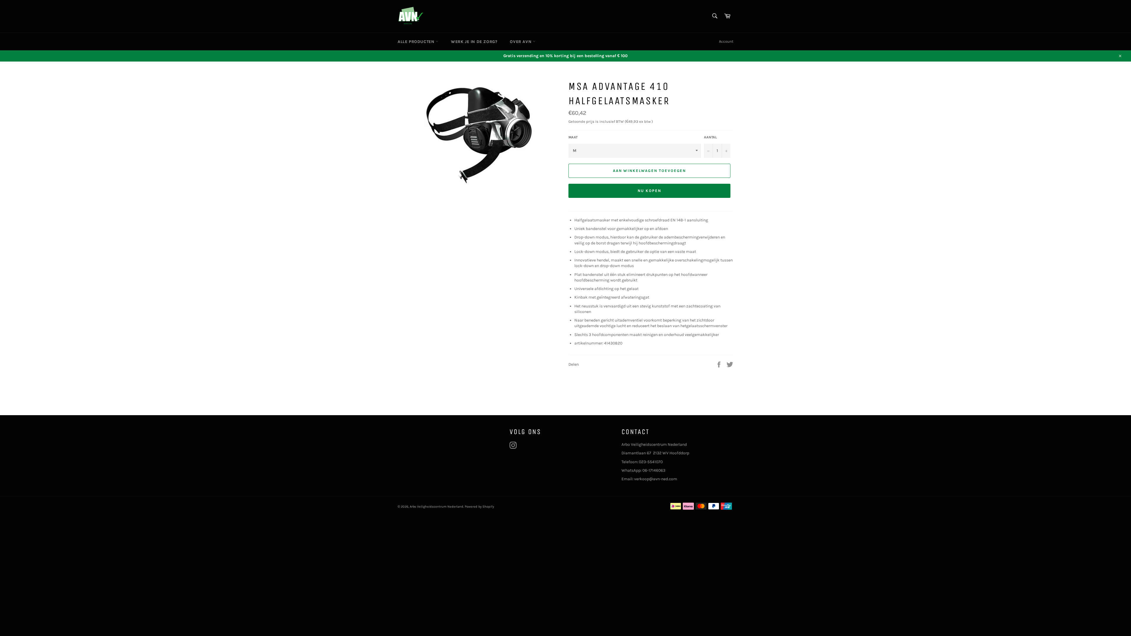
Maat (573, 137)
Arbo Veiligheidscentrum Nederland (436, 507)
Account (726, 41)
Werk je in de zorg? (474, 41)
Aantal (710, 137)
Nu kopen (649, 190)
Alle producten (417, 41)
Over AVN (521, 41)
